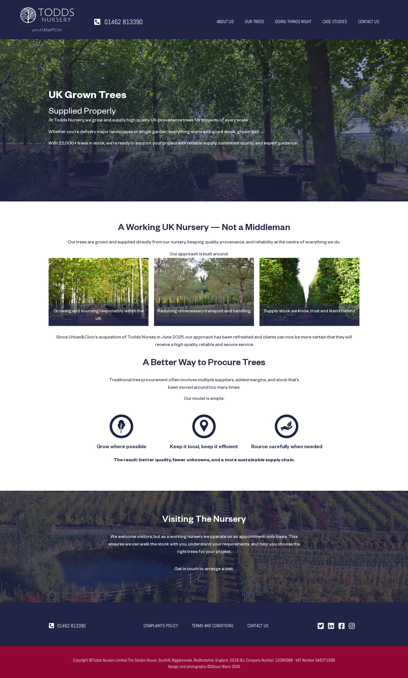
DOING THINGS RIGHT (293, 21)
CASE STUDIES (335, 21)
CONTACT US (368, 21)
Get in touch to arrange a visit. (204, 569)
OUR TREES (254, 21)
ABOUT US (225, 21)
